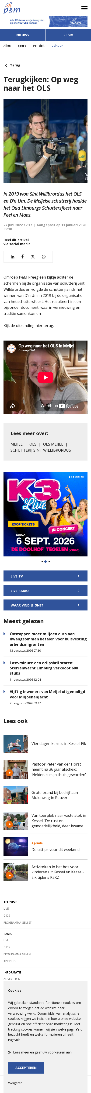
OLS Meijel (53, 444)
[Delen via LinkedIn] (12, 256)
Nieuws (22, 35)
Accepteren (26, 1067)
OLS (32, 444)
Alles (7, 46)
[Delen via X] (32, 256)
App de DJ (10, 961)
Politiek (39, 46)
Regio (68, 35)
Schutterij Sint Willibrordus (40, 450)
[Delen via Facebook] (22, 256)
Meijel (16, 444)
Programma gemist (18, 923)
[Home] (23, 8)
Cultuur (57, 46)
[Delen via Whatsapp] (43, 256)
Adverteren (12, 979)
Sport (22, 46)
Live (6, 909)
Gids (7, 916)
